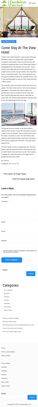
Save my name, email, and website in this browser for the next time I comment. (20, 251)
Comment (4, 201)
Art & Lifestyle (14, 164)
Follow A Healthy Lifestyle (11, 318)
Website (3, 240)
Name (3, 222)
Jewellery (7, 303)
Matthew (6, 160)
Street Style (7, 307)
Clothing (6, 297)
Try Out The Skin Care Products (13, 328)
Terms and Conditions (8, 352)
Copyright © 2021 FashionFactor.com (19, 404)
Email (3, 231)
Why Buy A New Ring (9, 321)
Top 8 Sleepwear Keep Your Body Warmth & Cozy (18, 325)
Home (3, 348)
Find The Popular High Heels (12, 331)
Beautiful (6, 293)
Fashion (6, 300)
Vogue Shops (8, 310)
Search (5, 270)
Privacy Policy (5, 355)
